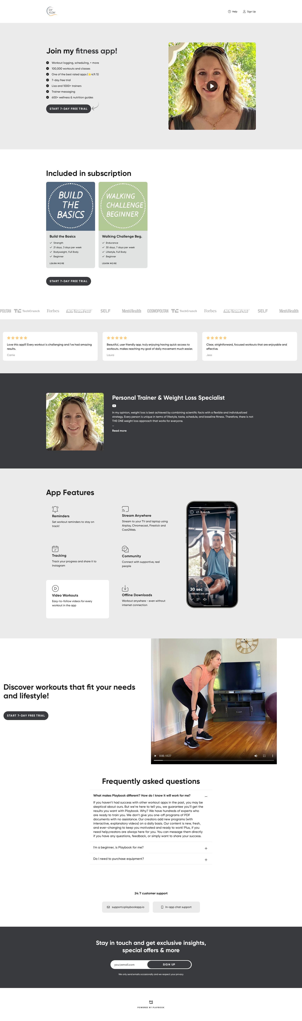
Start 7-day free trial (69, 108)
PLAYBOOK (158, 1008)
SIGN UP (169, 964)
